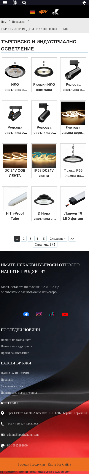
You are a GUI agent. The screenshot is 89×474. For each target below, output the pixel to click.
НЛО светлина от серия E (15, 90)
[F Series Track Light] (44, 113)
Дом (3, 22)
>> (72, 238)
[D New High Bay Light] (44, 199)
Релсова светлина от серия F (43, 133)
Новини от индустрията (16, 346)
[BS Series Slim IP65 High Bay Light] (73, 156)
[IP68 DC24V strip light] (44, 156)
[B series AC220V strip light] (73, 113)
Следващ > (57, 238)
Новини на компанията (16, 339)
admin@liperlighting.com (23, 434)
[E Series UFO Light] (15, 70)
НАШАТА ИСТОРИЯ (15, 373)
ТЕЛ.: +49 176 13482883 (22, 423)
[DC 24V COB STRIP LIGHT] (15, 156)
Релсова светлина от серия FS (73, 90)
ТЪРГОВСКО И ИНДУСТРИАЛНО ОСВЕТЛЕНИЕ (34, 29)
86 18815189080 (17, 445)
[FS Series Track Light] (73, 70)
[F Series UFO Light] (44, 70)
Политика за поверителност (19, 392)
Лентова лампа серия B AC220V (73, 133)
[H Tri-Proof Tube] (15, 199)
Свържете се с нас (12, 386)
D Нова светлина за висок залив (44, 219)
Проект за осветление (15, 352)
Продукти (18, 22)
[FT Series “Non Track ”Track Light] (15, 113)
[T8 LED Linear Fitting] (73, 199)
